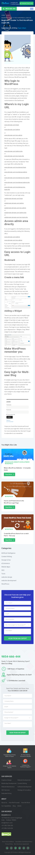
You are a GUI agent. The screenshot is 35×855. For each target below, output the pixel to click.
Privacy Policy (9, 844)
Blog (8, 15)
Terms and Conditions (8, 841)
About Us (4, 802)
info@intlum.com (7, 823)
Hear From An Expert (17, 638)
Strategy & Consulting (24, 790)
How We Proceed (14, 802)
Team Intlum (22, 28)
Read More (8, 474)
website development (21, 462)
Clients (19, 806)
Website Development (24, 780)
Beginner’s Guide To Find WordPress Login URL (16, 18)
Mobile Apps (5, 567)
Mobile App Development (9, 783)
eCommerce (5, 563)
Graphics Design (6, 780)
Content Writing (6, 556)
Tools (3, 574)
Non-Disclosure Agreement (21, 844)
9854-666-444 (10, 9)
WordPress (9, 463)
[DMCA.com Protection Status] (17, 834)
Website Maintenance (7, 787)
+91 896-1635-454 (7, 828)
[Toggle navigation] (32, 9)
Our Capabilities (6, 806)
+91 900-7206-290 (7, 825)
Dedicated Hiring (6, 793)
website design (6, 577)
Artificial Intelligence (8, 553)
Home (3, 15)
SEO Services (5, 790)
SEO (2, 570)
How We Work (25, 802)
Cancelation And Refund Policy (23, 841)
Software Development (24, 787)
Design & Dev (9, 462)
